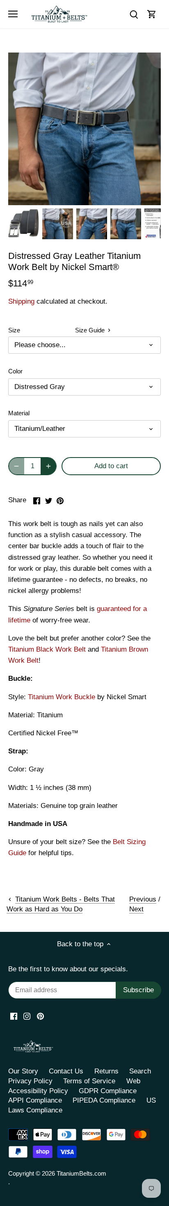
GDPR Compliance (108, 1091)
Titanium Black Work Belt (47, 649)
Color (15, 371)
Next (136, 909)
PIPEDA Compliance (104, 1100)
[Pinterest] (40, 1016)
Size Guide (90, 330)
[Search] (134, 14)
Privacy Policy (30, 1081)
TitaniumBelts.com (81, 1173)
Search (140, 1071)
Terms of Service (89, 1081)
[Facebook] (13, 1016)
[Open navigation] (13, 14)
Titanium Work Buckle (61, 697)
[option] (23, 223)
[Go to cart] (152, 14)
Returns (106, 1071)
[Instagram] (26, 1016)
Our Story (23, 1071)
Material (19, 413)
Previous (142, 899)
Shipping (21, 301)
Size (14, 330)
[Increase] (48, 466)
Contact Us (66, 1071)
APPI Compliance (35, 1100)
